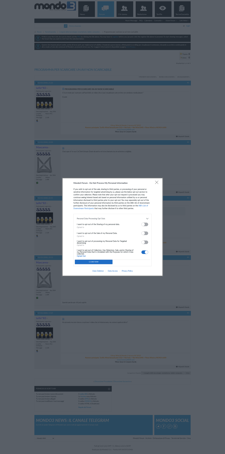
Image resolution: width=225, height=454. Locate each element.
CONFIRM (94, 262)
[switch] (144, 224)
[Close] (157, 183)
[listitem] (112, 218)
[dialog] (112, 227)
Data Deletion (98, 271)
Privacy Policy (127, 271)
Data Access (113, 271)
